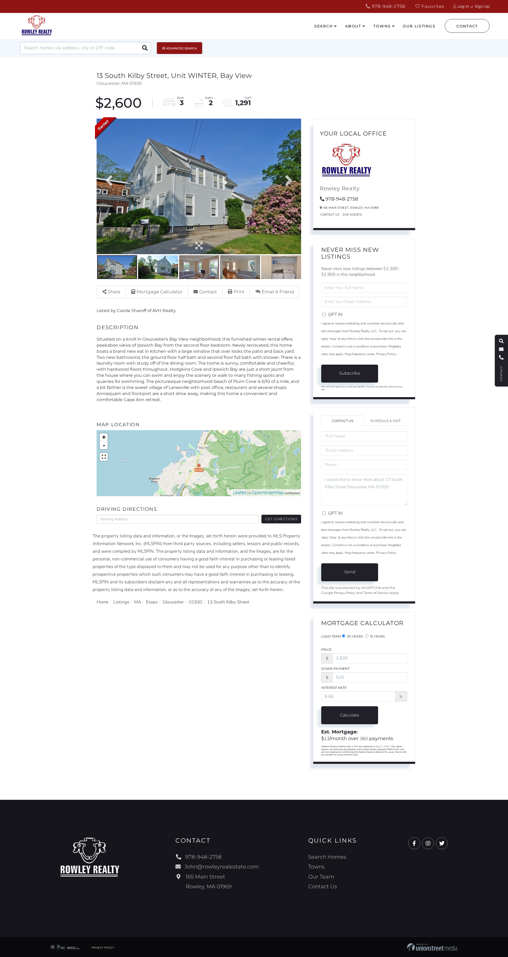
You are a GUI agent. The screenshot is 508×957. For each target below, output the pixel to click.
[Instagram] (428, 843)
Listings (121, 602)
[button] (145, 48)
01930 (195, 602)
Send (349, 571)
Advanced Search (181, 48)
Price (326, 650)
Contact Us (329, 214)
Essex (152, 602)
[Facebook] (414, 843)
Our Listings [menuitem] (419, 26)
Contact (467, 26)
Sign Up (482, 6)
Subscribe (349, 373)
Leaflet (239, 493)
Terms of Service (376, 593)
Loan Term (331, 636)
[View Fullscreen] (104, 457)
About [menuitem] (353, 26)
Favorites (432, 6)
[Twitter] (441, 843)
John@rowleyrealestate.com (221, 866)
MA (137, 602)
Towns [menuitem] (382, 26)
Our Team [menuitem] (321, 877)
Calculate (349, 715)
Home (102, 602)
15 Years (377, 636)
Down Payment (335, 669)
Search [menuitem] (323, 26)
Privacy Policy (386, 354)
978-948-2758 (387, 6)
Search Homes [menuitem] (327, 857)
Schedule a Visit (385, 421)
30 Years (354, 636)
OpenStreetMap (268, 493)
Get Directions (281, 519)
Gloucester (173, 602)
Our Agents (352, 214)
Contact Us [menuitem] (322, 886)
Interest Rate (334, 688)
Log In (463, 6)
